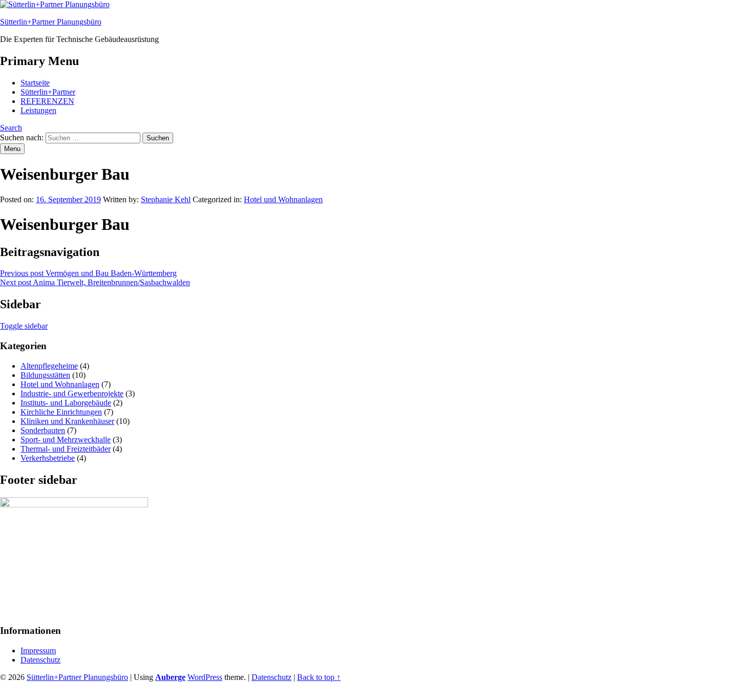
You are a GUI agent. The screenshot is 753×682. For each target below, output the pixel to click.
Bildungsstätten (45, 375)
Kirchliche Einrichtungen (61, 412)
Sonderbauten (42, 430)
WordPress (204, 677)
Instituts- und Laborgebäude (65, 402)
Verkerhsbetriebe (47, 458)
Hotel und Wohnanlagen (283, 199)
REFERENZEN (47, 101)
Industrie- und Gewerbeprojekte (71, 393)
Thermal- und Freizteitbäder (65, 448)
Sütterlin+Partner (47, 92)
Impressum (38, 650)
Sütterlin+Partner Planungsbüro (50, 21)
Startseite (35, 82)
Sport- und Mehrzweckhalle (65, 439)
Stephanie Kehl (166, 199)
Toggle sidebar (24, 326)
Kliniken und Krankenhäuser (67, 421)
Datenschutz (40, 659)
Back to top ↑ (319, 677)
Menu (12, 149)
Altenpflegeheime (49, 365)
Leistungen (38, 110)
